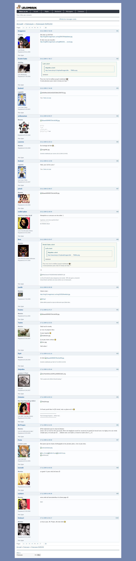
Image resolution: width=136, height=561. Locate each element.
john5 (20, 189)
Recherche (58, 11)
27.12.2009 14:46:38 (46, 493)
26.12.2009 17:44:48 (46, 88)
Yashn (20, 323)
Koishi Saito (22, 59)
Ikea (19, 239)
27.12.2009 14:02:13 (46, 397)
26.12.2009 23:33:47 (46, 239)
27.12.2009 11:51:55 (46, 322)
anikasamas (22, 116)
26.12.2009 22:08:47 (46, 188)
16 (45, 27)
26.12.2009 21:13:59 (46, 161)
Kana (20, 440)
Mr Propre (21, 425)
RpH (19, 353)
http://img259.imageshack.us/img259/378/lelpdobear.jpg (56, 36)
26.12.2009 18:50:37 (46, 116)
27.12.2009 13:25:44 (46, 369)
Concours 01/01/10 (44, 24)
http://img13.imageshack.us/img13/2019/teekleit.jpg (55, 294)
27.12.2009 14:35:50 (46, 440)
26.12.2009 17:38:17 (46, 58)
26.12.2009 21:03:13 (46, 142)
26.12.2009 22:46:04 (46, 211)
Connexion (81, 11)
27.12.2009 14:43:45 (46, 467)
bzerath (21, 468)
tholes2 (20, 88)
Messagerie (69, 11)
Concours (29, 24)
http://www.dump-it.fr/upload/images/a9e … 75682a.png (61, 70)
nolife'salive (22, 212)
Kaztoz (20, 310)
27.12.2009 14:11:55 (46, 425)
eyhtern (21, 493)
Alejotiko (21, 369)
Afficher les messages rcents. (68, 19)
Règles (47, 11)
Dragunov (21, 31)
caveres (21, 142)
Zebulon (21, 397)
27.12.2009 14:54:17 (46, 518)
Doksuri (21, 518)
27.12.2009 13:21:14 (46, 353)
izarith (20, 287)
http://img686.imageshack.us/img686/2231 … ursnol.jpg (56, 42)
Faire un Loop (47, 98)
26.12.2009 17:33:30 (46, 31)
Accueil (36, 11)
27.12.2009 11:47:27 (46, 310)
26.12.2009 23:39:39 (46, 287)
